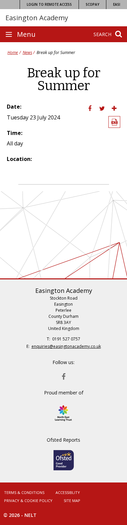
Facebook (63, 375)
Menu (26, 34)
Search (102, 34)
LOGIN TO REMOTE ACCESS (49, 4)
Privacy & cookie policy (28, 500)
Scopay (92, 4)
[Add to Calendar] (114, 122)
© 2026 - (20, 515)
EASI (116, 4)
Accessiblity (68, 492)
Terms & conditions (24, 492)
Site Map (72, 500)
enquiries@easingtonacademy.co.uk (66, 346)
